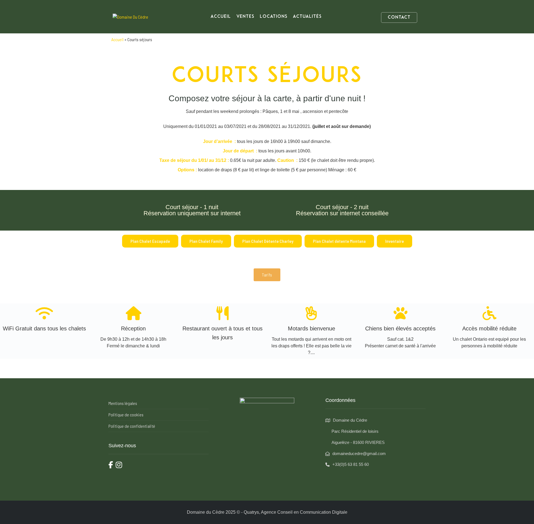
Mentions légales (122, 403)
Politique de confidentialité (131, 426)
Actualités (307, 16)
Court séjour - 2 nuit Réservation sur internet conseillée (342, 210)
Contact (399, 17)
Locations (273, 16)
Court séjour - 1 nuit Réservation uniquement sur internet (192, 210)
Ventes (245, 16)
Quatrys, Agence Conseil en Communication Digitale (295, 512)
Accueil (221, 16)
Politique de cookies (126, 414)
